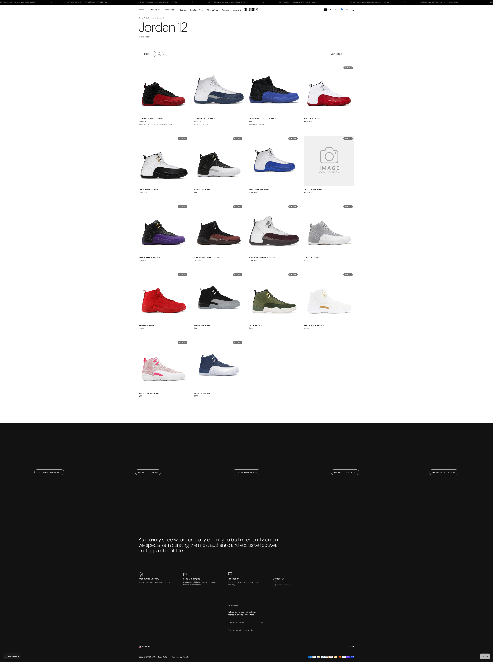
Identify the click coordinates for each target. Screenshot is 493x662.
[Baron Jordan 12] (219, 297)
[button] (341, 10)
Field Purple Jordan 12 (149, 257)
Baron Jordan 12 (202, 325)
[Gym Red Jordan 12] (164, 297)
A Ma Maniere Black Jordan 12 (208, 257)
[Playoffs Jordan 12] (219, 161)
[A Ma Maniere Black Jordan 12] (219, 229)
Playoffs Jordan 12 (203, 189)
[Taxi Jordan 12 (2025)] (164, 161)
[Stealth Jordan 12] (329, 229)
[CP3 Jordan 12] (274, 297)
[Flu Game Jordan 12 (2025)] (164, 90)
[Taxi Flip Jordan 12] (329, 161)
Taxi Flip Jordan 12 (313, 189)
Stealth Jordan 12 (312, 257)
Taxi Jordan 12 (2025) (149, 189)
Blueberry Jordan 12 (259, 189)
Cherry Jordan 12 (312, 119)
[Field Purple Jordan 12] (164, 229)
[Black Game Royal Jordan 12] (274, 90)
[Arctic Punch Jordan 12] (164, 365)
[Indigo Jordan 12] (219, 365)
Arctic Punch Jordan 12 (150, 393)
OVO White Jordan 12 (314, 325)
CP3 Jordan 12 (255, 325)
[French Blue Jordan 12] (219, 90)
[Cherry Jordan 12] (329, 90)
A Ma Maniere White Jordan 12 (263, 257)
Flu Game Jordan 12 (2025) (151, 119)
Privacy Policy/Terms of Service (241, 630)
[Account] (347, 10)
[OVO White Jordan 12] (329, 297)
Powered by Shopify (180, 657)
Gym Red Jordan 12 (147, 325)
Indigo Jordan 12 (202, 393)
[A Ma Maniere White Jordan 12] (274, 229)
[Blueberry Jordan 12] (274, 161)
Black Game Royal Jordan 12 (262, 119)
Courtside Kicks (160, 657)
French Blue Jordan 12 (204, 119)
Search (351, 647)
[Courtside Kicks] (251, 10)
